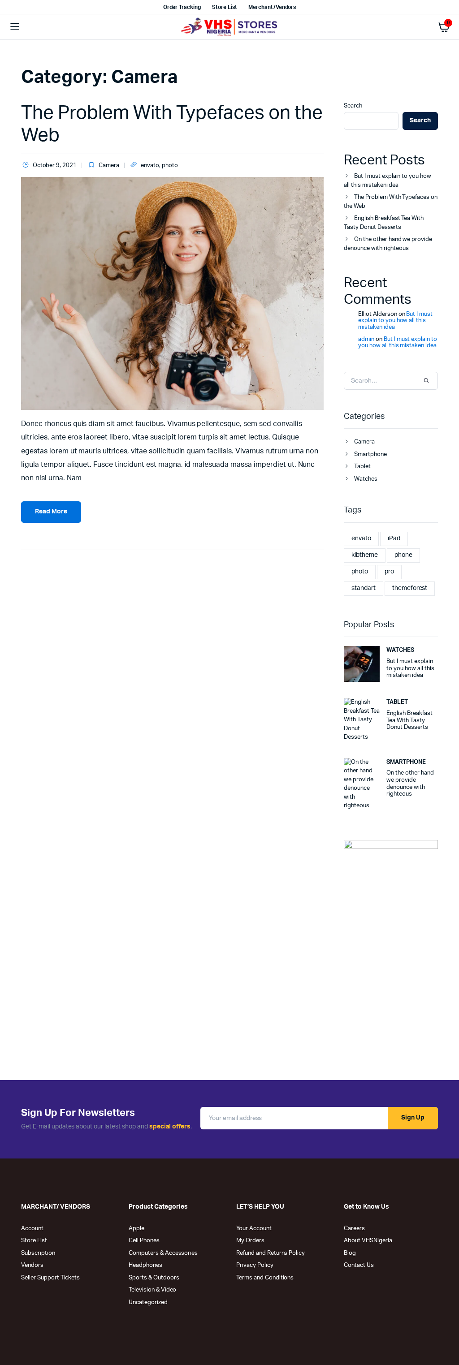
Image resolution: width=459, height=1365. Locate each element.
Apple (136, 1229)
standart (363, 588)
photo (170, 165)
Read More (51, 511)
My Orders (250, 1241)
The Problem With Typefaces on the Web (390, 201)
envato (150, 165)
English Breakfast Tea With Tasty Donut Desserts (384, 222)
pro (389, 571)
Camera (109, 165)
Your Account (254, 1229)
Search (353, 106)
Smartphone (370, 454)
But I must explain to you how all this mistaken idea (387, 180)
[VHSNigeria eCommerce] (230, 26)
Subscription (38, 1253)
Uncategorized (148, 1302)
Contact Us (359, 1265)
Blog (350, 1253)
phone (403, 555)
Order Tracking (182, 7)
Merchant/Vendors (272, 7)
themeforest (410, 588)
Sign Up (412, 1118)
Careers (354, 1229)
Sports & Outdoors (154, 1278)
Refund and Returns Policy (270, 1253)
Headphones (145, 1265)
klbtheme (364, 555)
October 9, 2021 (55, 165)
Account (32, 1229)
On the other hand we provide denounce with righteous (388, 244)
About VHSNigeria (368, 1241)
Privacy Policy (254, 1265)
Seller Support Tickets (50, 1278)
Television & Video (152, 1290)
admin (366, 339)
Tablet (362, 466)
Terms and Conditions (265, 1278)
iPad (394, 538)
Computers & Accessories (163, 1253)
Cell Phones (144, 1241)
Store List (224, 7)
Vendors (32, 1265)
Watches (365, 479)
